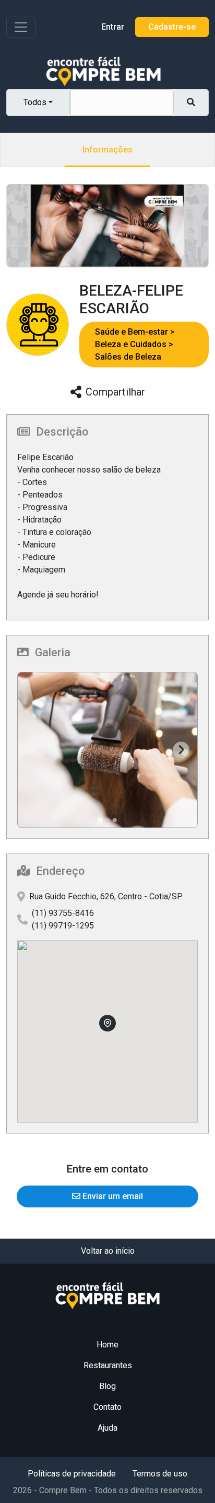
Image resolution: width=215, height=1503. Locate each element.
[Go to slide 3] (115, 820)
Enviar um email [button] (111, 1196)
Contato (107, 1407)
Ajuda (107, 1428)
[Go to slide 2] (107, 820)
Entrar (112, 27)
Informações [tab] (107, 150)
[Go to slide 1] (100, 820)
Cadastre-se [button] (172, 27)
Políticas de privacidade (72, 1474)
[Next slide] (181, 750)
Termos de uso (160, 1474)
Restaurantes (107, 1365)
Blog (107, 1386)
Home (107, 1344)
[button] (135, 332)
